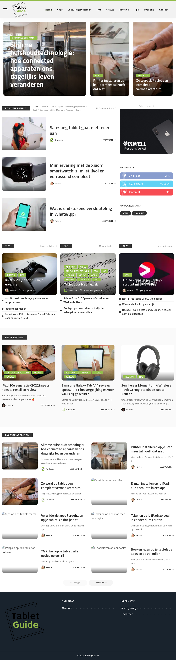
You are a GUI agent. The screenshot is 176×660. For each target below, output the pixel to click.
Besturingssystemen (23, 38)
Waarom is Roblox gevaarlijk (138, 304)
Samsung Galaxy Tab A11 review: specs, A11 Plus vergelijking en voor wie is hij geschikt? (88, 390)
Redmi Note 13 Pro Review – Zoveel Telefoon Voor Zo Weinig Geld (30, 316)
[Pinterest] (146, 192)
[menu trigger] (7, 9)
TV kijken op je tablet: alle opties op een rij (59, 553)
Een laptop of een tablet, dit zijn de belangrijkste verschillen (83, 310)
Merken (59, 110)
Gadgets (143, 75)
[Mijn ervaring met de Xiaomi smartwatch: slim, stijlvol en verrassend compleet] (24, 174)
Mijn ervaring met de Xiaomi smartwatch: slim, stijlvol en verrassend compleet (77, 171)
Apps (60, 106)
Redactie (19, 92)
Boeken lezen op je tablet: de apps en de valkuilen (151, 551)
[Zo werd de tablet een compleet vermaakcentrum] (153, 59)
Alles (35, 106)
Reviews (70, 279)
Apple (98, 75)
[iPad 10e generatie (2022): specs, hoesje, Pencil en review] (28, 363)
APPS (125, 246)
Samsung (139, 213)
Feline (58, 183)
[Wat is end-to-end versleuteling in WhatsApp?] (24, 214)
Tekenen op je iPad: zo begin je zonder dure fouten (151, 517)
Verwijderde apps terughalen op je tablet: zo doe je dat (62, 517)
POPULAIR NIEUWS (15, 108)
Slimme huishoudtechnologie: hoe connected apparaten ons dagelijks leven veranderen (42, 64)
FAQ (35, 110)
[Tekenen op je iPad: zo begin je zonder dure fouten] (109, 525)
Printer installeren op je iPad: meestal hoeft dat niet (109, 85)
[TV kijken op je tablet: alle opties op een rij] (20, 559)
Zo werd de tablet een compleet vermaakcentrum (60, 485)
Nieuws (69, 110)
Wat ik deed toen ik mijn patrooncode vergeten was (26, 300)
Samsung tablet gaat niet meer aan (79, 130)
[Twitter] (146, 184)
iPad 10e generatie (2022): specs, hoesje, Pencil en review (26, 387)
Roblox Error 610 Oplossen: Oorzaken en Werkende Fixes (86, 300)
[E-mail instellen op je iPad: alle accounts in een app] (109, 491)
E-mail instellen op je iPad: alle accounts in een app (150, 485)
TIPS (7, 246)
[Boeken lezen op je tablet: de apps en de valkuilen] (109, 559)
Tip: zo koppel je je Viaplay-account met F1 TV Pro (142, 282)
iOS (52, 110)
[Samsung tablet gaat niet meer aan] (24, 133)
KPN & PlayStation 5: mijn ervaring (24, 282)
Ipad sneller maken (15, 309)
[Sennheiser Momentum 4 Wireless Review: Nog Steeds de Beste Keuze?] (147, 363)
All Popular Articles (105, 108)
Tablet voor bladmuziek (81, 284)
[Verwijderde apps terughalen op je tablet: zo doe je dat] (20, 525)
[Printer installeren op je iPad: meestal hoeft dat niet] (109, 59)
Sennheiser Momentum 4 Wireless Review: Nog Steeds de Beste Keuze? (146, 390)
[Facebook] (146, 175)
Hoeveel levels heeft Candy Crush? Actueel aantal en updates (146, 312)
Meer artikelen (47, 246)
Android (44, 106)
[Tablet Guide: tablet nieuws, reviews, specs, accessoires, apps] (20, 9)
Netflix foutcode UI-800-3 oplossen (142, 299)
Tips (22, 275)
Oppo (78, 110)
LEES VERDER (71, 92)
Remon (10, 405)
